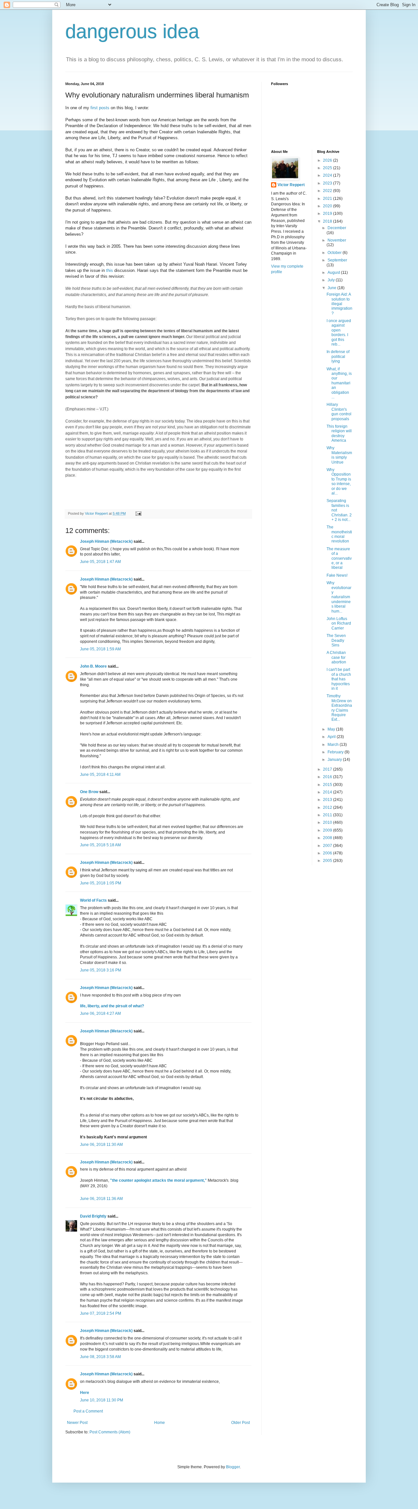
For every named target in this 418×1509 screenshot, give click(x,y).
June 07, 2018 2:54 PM (100, 1313)
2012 (328, 807)
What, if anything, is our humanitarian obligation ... (339, 383)
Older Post (240, 1422)
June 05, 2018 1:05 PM (100, 883)
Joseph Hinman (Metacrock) (106, 541)
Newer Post (77, 1422)
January (335, 759)
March (334, 744)
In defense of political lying (338, 356)
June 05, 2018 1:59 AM (100, 649)
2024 (328, 175)
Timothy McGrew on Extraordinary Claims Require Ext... (339, 708)
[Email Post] (138, 513)
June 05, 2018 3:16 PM (100, 970)
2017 (328, 769)
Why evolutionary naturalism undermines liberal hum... (339, 597)
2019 (328, 213)
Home (159, 1422)
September (337, 260)
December (337, 228)
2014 (328, 792)
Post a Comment (88, 1411)
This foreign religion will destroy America (339, 433)
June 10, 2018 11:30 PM (101, 1400)
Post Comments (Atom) (109, 1432)
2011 (328, 815)
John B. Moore (93, 666)
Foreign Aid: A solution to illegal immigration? (339, 304)
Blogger (233, 1467)
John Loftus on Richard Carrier (339, 623)
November (337, 240)
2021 (328, 198)
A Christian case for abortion (336, 657)
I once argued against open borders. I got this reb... (339, 332)
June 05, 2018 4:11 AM (100, 774)
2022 (328, 190)
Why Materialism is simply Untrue (339, 455)
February (336, 752)
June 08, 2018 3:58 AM (100, 1356)
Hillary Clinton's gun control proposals (339, 411)
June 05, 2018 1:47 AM (100, 561)
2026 (328, 160)
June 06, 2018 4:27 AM (100, 1013)
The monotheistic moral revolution (339, 534)
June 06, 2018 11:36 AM (101, 1198)
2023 (328, 183)
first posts (99, 107)
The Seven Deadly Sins (336, 640)
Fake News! (337, 575)
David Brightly (93, 1216)
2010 (328, 822)
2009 (328, 830)
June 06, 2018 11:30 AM (101, 1144)
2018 (328, 221)
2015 (328, 784)
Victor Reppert (291, 185)
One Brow (89, 792)
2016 (328, 777)
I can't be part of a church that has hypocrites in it (339, 679)
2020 (328, 206)
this (109, 270)
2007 (328, 845)
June (332, 288)
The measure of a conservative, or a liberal (339, 558)
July (332, 280)
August (334, 272)
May (332, 729)
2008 (328, 838)
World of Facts (93, 900)
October (335, 252)
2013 (328, 799)
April (332, 736)
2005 (328, 860)
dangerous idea (132, 31)
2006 (328, 853)
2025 (328, 168)
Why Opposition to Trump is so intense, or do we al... (339, 481)
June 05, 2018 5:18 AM (100, 845)
